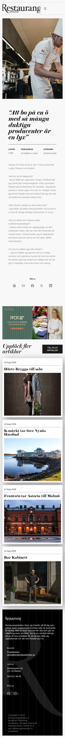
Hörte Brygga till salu (23, 369)
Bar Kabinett (16, 557)
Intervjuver (50, 153)
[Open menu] (45, 8)
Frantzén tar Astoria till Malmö (32, 496)
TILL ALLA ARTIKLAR (52, 348)
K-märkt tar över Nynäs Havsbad (25, 432)
